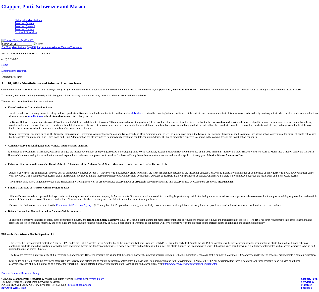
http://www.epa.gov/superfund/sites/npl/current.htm (190, 263)
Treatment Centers (24, 29)
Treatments (76, 47)
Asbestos (56, 47)
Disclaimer (81, 278)
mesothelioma (35, 116)
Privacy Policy (96, 278)
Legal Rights (33, 47)
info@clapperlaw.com (79, 284)
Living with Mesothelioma (28, 20)
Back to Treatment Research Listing (20, 273)
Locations (46, 47)
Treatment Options (24, 23)
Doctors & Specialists (26, 32)
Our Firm (6, 47)
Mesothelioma (19, 47)
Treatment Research (25, 26)
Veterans (65, 47)
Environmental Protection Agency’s (74, 205)
